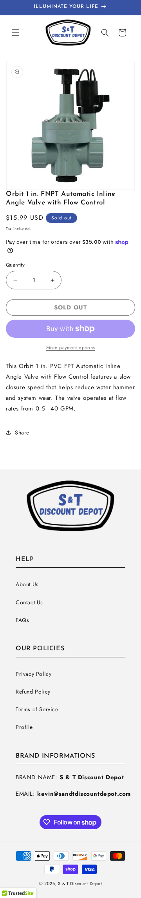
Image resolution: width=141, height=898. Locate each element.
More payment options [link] (70, 347)
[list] (70, 125)
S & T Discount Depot (80, 883)
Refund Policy (33, 692)
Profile (24, 727)
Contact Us (29, 602)
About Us (27, 584)
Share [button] (22, 432)
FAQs (22, 620)
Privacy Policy (33, 674)
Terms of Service (37, 709)
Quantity (15, 265)
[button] (15, 32)
